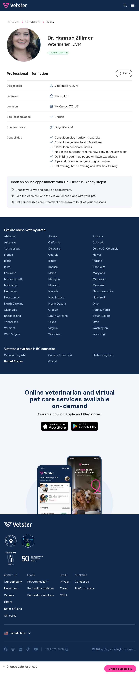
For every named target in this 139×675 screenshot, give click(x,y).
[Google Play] (84, 426)
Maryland (99, 273)
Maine (52, 273)
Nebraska (10, 291)
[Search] (125, 5)
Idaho (7, 260)
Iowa (7, 267)
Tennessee (11, 322)
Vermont (9, 328)
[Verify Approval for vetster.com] (28, 541)
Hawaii (97, 254)
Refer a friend (13, 608)
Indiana (97, 260)
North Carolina (13, 303)
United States (13, 361)
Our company (13, 581)
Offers (8, 602)
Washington (100, 328)
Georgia (53, 254)
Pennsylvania (101, 309)
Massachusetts (13, 279)
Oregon (53, 309)
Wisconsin (54, 334)
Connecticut (11, 248)
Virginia (53, 328)
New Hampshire (103, 291)
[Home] (15, 5)
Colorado (99, 242)
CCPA (63, 595)
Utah (96, 322)
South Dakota (102, 315)
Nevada (53, 291)
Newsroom (11, 588)
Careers (9, 595)
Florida (8, 254)
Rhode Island (12, 315)
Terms (64, 588)
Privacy (65, 581)
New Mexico (56, 297)
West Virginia (12, 334)
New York (99, 297)
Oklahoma (10, 309)
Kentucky (99, 267)
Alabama (9, 236)
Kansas (53, 267)
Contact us (82, 581)
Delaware (54, 248)
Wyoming (99, 334)
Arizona (98, 236)
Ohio (96, 303)
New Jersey (12, 297)
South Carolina (58, 315)
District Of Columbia (105, 248)
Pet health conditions (40, 588)
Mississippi (10, 285)
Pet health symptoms (40, 595)
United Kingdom (103, 355)
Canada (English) (15, 355)
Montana (98, 285)
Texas (52, 322)
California (54, 242)
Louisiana (10, 273)
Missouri (53, 285)
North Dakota (57, 303)
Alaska (52, 236)
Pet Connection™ (38, 581)
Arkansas (10, 242)
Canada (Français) (60, 355)
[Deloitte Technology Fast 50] (32, 558)
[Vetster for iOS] (54, 426)
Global (52, 361)
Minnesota (99, 279)
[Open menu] (132, 5)
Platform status (85, 588)
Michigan (54, 279)
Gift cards (10, 615)
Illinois (52, 260)
